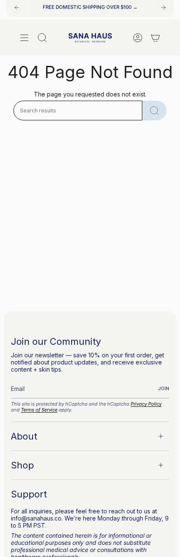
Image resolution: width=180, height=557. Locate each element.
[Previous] (17, 7)
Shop (22, 465)
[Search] (154, 110)
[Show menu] (24, 37)
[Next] (163, 7)
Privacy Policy (146, 404)
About (24, 436)
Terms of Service (39, 410)
